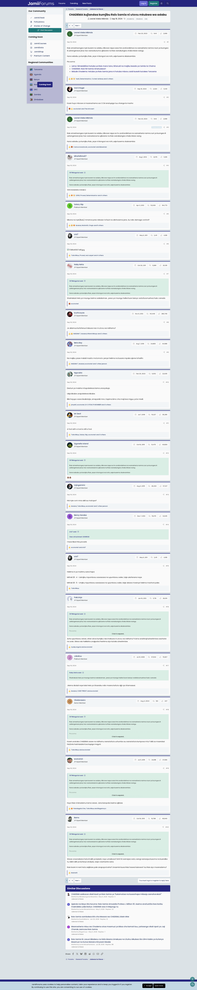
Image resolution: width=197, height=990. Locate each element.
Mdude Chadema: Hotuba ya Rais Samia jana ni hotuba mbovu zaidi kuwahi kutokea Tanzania (114, 71)
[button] (161, 3)
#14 (167, 524)
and (83, 109)
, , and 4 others (91, 195)
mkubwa (139, 19)
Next (77, 26)
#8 (167, 322)
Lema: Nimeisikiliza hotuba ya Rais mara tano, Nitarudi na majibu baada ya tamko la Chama (114, 66)
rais (146, 19)
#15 (167, 566)
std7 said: (73, 532)
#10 (167, 382)
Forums (62, 3)
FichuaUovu (39, 22)
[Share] (164, 42)
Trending (74, 3)
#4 (167, 165)
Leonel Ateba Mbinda (99, 19)
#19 (167, 768)
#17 (167, 665)
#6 (167, 244)
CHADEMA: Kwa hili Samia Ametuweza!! (89, 69)
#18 (167, 709)
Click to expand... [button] (118, 634)
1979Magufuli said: (76, 173)
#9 (167, 352)
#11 (167, 423)
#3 (167, 127)
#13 (167, 495)
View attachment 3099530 (79, 537)
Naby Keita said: (75, 673)
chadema (130, 19)
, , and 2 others (94, 79)
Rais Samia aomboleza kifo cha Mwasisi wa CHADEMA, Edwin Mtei (100, 916)
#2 (167, 97)
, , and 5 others (89, 225)
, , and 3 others (91, 405)
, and (90, 147)
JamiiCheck (39, 18)
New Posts (87, 3)
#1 (168, 42)
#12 (167, 453)
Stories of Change (42, 26)
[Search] (167, 3)
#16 (167, 607)
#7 (167, 274)
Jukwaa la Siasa (77, 899)
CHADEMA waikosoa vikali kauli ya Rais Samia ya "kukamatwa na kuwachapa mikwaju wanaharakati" (116, 894)
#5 (167, 214)
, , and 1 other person (89, 364)
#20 (167, 827)
